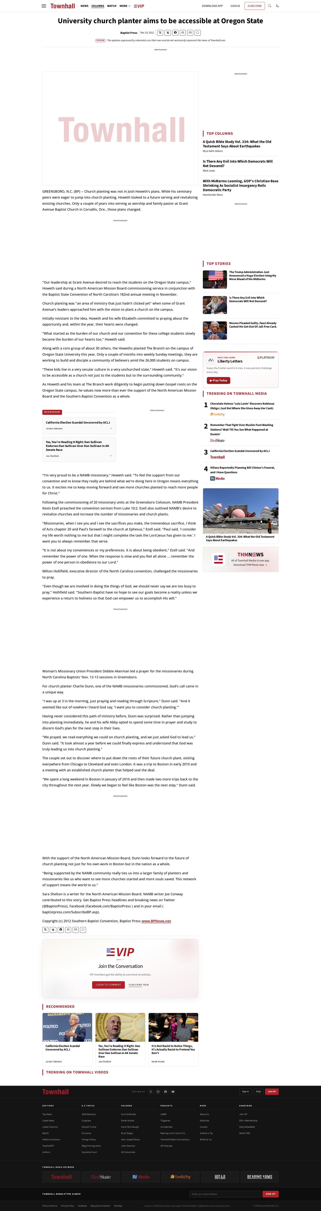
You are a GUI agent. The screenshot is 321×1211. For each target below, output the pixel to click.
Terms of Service (49, 1205)
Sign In (245, 1091)
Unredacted (166, 1127)
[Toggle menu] (44, 6)
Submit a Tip (206, 1133)
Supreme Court (89, 1152)
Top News (47, 1114)
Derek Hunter (158, 1061)
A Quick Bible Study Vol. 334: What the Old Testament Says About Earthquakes (237, 144)
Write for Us (206, 1139)
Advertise (204, 1120)
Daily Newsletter (247, 1127)
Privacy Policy (67, 1205)
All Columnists (128, 1152)
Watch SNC (244, 1133)
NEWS (84, 6)
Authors (46, 1152)
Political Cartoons (51, 1139)
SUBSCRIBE (255, 6)
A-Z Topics (88, 1105)
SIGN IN (235, 6)
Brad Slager (127, 1133)
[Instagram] (158, 1092)
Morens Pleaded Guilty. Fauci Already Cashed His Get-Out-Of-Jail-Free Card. (253, 325)
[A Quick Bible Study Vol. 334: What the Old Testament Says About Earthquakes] (240, 511)
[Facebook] (165, 1092)
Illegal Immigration (91, 1146)
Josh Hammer (128, 1146)
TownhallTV (48, 1146)
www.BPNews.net (156, 921)
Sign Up (270, 1194)
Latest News (48, 1120)
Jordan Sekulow (54, 1061)
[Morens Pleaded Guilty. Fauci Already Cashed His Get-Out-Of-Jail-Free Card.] (215, 330)
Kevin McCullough (130, 1127)
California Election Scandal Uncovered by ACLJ (63, 1048)
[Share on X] (160, 33)
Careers (203, 1127)
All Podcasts (166, 1146)
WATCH (111, 6)
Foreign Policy (89, 1139)
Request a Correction (100, 1205)
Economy (86, 1133)
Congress (86, 1120)
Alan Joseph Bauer (130, 1139)
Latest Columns (50, 1127)
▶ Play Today (218, 380)
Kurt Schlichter (128, 1114)
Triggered (165, 1120)
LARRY (163, 1114)
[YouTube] (173, 1092)
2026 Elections (89, 1114)
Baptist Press (128, 33)
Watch (45, 1133)
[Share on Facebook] (175, 33)
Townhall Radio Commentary (175, 1139)
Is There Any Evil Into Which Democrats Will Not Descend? (238, 164)
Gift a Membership (248, 1120)
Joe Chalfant (104, 1061)
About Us (204, 1114)
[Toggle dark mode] (277, 6)
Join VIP (272, 1091)
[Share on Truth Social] (168, 33)
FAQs (258, 1091)
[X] (151, 1092)
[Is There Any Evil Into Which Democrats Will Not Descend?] (215, 305)
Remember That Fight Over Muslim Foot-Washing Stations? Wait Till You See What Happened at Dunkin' (241, 429)
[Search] (269, 6)
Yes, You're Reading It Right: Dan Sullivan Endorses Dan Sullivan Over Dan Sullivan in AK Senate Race (119, 1051)
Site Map (118, 1205)
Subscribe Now (139, 984)
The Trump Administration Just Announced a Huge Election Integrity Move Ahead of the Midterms (252, 275)
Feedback (82, 1205)
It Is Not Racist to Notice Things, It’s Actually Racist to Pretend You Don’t (173, 1049)
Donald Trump (89, 1127)
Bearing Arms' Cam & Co (172, 1133)
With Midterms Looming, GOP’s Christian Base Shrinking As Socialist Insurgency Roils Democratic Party (240, 186)
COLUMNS (97, 6)
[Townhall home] (55, 1091)
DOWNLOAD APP (212, 6)
